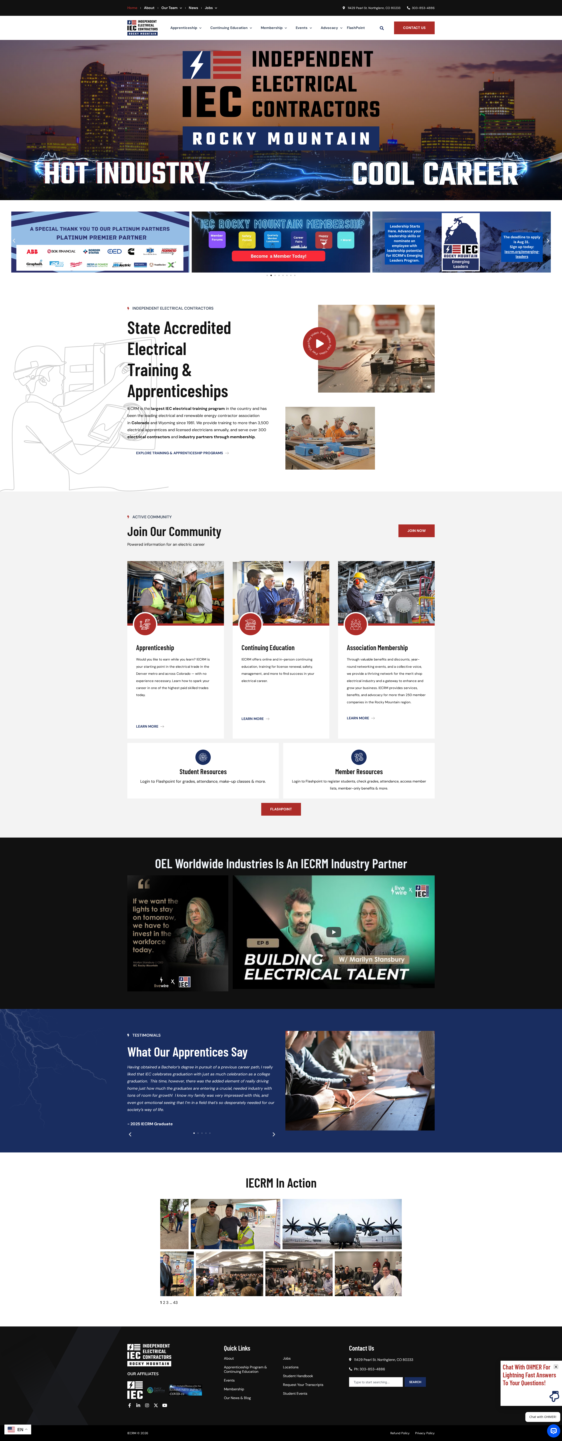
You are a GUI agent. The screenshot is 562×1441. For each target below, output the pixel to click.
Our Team (169, 8)
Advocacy (329, 27)
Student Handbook (298, 1376)
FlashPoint (356, 27)
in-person (287, 659)
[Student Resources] (203, 757)
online (267, 659)
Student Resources (203, 771)
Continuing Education (229, 27)
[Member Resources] (359, 757)
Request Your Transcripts (303, 1385)
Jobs (209, 8)
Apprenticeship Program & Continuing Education (245, 1369)
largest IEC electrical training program (187, 408)
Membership (272, 27)
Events (302, 27)
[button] (381, 28)
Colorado (140, 422)
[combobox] (376, 1382)
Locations (291, 1367)
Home (132, 8)
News (193, 8)
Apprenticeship (183, 27)
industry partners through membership (216, 437)
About (149, 8)
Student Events (295, 1393)
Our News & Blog (237, 1398)
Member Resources (359, 771)
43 (175, 1303)
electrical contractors (148, 437)
